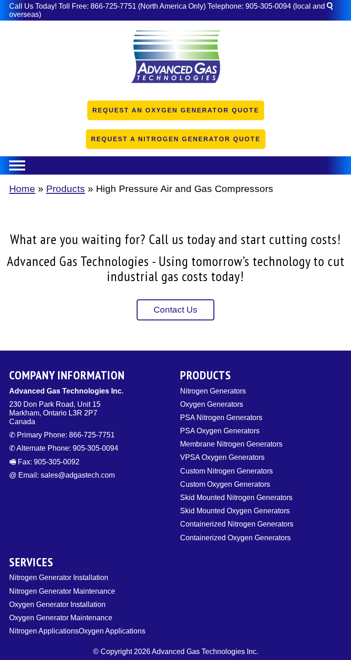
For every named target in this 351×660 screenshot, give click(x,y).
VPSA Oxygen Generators (222, 457)
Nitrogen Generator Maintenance (62, 591)
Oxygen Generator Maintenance (60, 618)
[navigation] (175, 165)
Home (22, 188)
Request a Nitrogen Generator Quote (176, 139)
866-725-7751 (113, 6)
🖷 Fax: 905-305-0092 (44, 462)
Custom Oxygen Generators (225, 484)
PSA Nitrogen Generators (221, 417)
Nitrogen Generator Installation (58, 577)
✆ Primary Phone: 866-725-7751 (62, 435)
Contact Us (175, 309)
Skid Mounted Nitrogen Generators (236, 497)
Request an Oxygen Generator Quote (175, 110)
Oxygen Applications (112, 631)
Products (65, 188)
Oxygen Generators (211, 404)
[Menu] (175, 165)
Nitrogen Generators (213, 391)
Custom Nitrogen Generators (226, 471)
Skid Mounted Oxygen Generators (235, 511)
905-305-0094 (268, 6)
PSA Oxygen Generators (220, 431)
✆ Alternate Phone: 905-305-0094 (63, 448)
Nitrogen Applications (44, 631)
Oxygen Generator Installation (57, 604)
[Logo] (175, 59)
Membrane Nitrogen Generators (231, 444)
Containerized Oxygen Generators (235, 538)
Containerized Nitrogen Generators (236, 524)
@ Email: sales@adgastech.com (62, 475)
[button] (334, 7)
